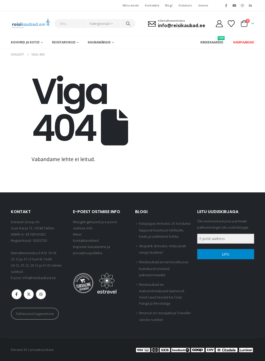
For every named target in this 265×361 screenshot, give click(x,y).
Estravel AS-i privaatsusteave (32, 350)
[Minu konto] (219, 23)
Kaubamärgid (99, 42)
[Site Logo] (31, 23)
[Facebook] (226, 5)
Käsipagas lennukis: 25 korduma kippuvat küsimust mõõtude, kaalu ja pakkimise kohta (164, 230)
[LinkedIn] (250, 5)
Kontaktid (152, 5)
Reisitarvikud (63, 42)
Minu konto (131, 5)
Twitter (29, 294)
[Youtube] (234, 5)
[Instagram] (242, 5)
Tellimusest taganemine (35, 313)
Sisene (203, 5)
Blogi (169, 5)
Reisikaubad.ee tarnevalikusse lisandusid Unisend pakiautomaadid (163, 268)
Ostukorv (185, 5)
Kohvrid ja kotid (25, 42)
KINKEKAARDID (212, 40)
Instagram (41, 294)
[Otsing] (128, 23)
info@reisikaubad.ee (39, 277)
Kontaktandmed (86, 240)
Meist (77, 234)
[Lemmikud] (231, 23)
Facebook (16, 294)
